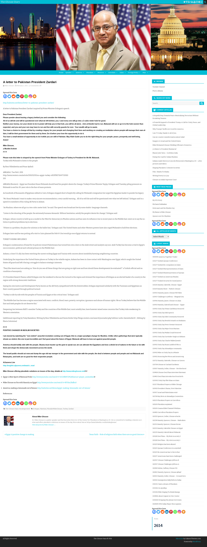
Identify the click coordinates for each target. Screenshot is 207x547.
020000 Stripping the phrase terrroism (167, 500)
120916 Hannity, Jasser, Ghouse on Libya (167, 301)
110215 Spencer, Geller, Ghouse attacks (166, 416)
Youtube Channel (159, 87)
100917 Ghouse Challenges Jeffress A (166, 464)
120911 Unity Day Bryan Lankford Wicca (167, 345)
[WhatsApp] (202, 2)
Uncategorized (24, 409)
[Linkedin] (18, 96)
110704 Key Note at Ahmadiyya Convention (168, 396)
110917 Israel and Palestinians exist (165, 392)
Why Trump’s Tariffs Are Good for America (168, 129)
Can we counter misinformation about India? (169, 137)
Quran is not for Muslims (162, 216)
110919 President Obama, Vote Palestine (167, 388)
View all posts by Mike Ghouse (44, 425)
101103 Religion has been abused (164, 444)
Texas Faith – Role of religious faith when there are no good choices (116, 434)
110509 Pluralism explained (162, 404)
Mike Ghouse (9, 86)
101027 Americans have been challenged (167, 456)
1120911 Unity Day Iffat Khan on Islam (166, 380)
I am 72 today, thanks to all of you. (164, 133)
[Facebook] (186, 2)
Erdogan (36, 409)
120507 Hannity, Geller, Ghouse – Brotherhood (169, 368)
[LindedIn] (192, 2)
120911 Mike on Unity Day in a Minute (166, 352)
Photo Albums (158, 91)
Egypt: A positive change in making (20, 434)
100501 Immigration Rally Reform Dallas (167, 480)
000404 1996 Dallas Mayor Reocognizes (167, 504)
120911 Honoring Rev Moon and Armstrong (168, 356)
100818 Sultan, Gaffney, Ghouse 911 (165, 468)
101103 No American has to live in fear (166, 452)
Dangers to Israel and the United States (167, 141)
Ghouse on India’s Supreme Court (165, 180)
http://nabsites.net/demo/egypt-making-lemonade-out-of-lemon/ (63, 388)
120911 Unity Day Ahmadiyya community (167, 348)
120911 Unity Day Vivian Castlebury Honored (168, 309)
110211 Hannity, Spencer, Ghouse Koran (167, 424)
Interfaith (111, 73)
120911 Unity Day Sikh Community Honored (168, 317)
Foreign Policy (133, 73)
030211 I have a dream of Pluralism (165, 484)
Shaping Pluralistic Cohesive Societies (166, 168)
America (79, 73)
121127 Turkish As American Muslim (165, 277)
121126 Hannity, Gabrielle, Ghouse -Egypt (167, 285)
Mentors (101, 73)
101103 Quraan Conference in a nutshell (167, 448)
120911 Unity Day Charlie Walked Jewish (167, 341)
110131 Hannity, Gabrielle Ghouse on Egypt (168, 428)
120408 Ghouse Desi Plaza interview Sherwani (169, 372)
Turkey (65, 409)
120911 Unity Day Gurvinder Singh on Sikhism (169, 337)
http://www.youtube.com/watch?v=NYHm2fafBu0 (57, 383)
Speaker (68, 73)
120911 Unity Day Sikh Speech (163, 313)
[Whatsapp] (26, 96)
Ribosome (179, 539)
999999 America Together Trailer (165, 257)
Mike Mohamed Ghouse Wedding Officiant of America (172, 145)
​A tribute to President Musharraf (164, 149)
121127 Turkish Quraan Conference (165, 261)
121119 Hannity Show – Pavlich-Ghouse (166, 289)
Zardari (71, 409)
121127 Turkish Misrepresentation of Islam (168, 269)
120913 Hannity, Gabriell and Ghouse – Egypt (168, 305)
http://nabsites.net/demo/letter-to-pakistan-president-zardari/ (28, 103)
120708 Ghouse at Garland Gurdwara (166, 364)
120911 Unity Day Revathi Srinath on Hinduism (169, 321)
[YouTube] (194, 2)
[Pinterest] (199, 2)
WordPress (196, 542)
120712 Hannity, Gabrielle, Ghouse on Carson (169, 360)
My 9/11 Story (157, 200)
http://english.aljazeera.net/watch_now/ (18, 365)
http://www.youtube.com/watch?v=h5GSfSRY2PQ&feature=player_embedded (63, 377)
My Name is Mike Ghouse (162, 212)
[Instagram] (197, 2)
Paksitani (43, 409)
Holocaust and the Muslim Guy (164, 208)
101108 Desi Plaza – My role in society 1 (166, 440)
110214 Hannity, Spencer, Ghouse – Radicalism (169, 420)
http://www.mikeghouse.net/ (73, 371)
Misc (144, 73)
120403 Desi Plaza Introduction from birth (168, 376)
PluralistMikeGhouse (54, 409)
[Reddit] (13, 96)
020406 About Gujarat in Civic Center (166, 496)
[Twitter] (184, 2)
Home (61, 73)
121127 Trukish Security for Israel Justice (167, 281)
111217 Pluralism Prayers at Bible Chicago (167, 384)
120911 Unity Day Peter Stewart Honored (167, 325)
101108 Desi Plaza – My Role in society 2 (167, 436)
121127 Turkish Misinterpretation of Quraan (168, 273)
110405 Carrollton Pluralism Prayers (166, 412)
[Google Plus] (189, 2)
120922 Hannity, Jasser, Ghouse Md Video (167, 293)
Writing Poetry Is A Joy (161, 176)
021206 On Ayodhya (160, 488)
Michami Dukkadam (160, 204)
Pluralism (89, 73)
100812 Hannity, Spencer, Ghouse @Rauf (167, 472)
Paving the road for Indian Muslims (165, 157)
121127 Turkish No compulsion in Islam (167, 265)
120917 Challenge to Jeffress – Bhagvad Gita (168, 297)
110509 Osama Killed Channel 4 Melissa (166, 408)
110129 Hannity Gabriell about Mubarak (166, 432)
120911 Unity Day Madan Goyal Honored (167, 333)
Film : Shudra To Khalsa (161, 172)
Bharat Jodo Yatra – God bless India (165, 153)
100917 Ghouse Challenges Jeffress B (166, 460)
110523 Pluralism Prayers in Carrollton (166, 400)
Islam (122, 73)
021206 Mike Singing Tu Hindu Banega (166, 492)
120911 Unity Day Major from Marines (166, 329)
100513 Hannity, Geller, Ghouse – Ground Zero (169, 476)
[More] (34, 96)
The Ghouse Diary (11, 409)
